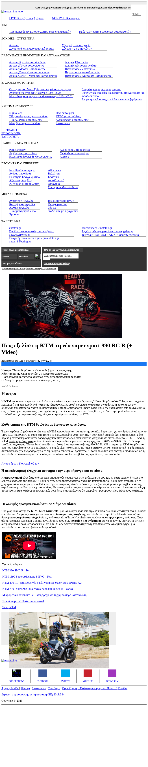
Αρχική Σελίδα (10, 688)
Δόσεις (52, 207)
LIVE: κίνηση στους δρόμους (57, 263)
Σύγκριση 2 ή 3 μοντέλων (77, 48)
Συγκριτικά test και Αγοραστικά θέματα (31, 48)
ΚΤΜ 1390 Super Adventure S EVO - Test (26, 576)
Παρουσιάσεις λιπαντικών (80, 68)
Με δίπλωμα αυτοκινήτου (74, 153)
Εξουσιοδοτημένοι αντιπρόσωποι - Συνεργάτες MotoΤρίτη (29, 268)
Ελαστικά (53, 176)
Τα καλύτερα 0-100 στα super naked (23, 601)
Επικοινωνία (63, 123)
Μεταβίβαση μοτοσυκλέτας (25, 123)
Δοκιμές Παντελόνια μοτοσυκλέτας (29, 72)
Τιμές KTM (9, 607)
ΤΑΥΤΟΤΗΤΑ (10, 136)
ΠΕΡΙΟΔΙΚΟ (9, 130)
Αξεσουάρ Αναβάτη (20, 180)
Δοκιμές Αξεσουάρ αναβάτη (81, 65)
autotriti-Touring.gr (20, 241)
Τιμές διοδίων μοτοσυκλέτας (25, 119)
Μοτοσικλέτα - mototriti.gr (97, 227)
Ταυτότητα (54, 688)
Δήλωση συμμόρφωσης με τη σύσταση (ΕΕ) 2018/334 (32, 694)
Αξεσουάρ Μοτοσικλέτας (24, 183)
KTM (12, 649)
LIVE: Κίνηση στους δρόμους (26, 18)
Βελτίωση (54, 173)
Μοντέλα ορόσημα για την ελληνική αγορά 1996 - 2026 (41, 96)
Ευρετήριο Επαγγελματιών (24, 176)
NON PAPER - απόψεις (66, 18)
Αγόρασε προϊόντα (20, 173)
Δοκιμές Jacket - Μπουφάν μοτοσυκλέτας (33, 75)
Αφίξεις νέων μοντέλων (23, 153)
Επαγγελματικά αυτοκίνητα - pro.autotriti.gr (34, 238)
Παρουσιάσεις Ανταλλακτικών (82, 72)
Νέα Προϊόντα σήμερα (22, 170)
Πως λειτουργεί (65, 112)
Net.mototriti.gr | (57, 7)
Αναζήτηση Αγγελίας (21, 200)
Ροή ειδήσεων (17, 149)
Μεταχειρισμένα (57, 204)
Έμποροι (14, 214)
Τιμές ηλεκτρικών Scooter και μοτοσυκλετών (105, 31)
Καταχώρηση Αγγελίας (22, 204)
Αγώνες (64, 156)
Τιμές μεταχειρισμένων (22, 211)
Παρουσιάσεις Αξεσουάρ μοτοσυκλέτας (88, 75)
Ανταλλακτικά (56, 180)
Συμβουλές (15, 112)
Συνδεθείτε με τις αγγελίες (63, 211)
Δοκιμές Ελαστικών (76, 62)
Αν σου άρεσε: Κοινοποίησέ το (20, 463)
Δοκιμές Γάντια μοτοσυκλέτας (26, 65)
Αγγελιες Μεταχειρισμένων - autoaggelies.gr (107, 231)
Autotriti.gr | (39, 7)
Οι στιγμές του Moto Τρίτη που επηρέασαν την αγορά (40, 89)
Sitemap (25, 688)
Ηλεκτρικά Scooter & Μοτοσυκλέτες (30, 156)
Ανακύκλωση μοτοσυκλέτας (72, 119)
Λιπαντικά (54, 183)
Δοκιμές (14, 45)
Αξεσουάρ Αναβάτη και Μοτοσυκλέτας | (119, 7)
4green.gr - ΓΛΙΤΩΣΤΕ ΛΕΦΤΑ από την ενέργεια (110, 234)
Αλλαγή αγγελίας (19, 207)
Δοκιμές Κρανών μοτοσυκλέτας (27, 62)
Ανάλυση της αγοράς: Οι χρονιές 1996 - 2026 (35, 92)
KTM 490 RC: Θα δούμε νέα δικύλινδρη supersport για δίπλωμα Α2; (42, 582)
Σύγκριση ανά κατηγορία (76, 45)
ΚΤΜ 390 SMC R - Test (16, 570)
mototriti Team (9, 386)
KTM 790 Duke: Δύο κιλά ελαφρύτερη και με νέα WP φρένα (37, 588)
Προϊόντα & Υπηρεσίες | (82, 7)
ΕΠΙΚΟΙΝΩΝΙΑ (11, 133)
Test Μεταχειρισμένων (61, 200)
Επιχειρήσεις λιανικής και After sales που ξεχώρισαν (112, 99)
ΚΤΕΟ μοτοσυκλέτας (68, 116)
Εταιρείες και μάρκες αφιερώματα (101, 89)
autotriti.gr (15, 227)
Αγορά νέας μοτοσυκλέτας (75, 149)
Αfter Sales (54, 170)
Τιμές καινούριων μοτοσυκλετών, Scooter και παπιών (40, 31)
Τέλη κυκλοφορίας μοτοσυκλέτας (28, 116)
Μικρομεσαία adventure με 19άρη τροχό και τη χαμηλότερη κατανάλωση (44, 594)
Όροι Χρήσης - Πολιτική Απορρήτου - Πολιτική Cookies (94, 688)
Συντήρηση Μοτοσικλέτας (63, 187)
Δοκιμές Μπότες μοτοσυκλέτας (27, 68)
